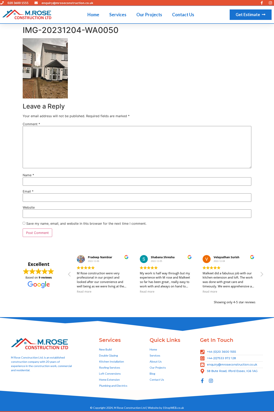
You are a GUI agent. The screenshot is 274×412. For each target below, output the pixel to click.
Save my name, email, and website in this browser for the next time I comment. (86, 223)
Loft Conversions (110, 373)
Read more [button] (84, 291)
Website (29, 207)
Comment (31, 124)
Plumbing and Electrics (113, 385)
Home (93, 14)
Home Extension (109, 379)
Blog (152, 373)
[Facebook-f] (202, 380)
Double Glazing (108, 355)
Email (28, 191)
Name (28, 175)
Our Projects (149, 14)
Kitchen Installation (111, 361)
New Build (105, 349)
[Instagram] (211, 380)
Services (117, 14)
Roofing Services (109, 367)
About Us (156, 361)
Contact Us (183, 14)
